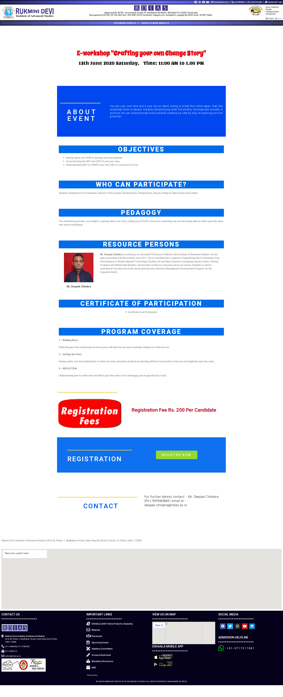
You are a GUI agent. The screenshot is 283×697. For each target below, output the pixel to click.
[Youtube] (207, 2)
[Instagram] (199, 2)
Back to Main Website (155, 23)
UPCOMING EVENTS (125, 23)
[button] (176, 455)
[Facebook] (203, 2)
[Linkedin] (195, 2)
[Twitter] (230, 626)
